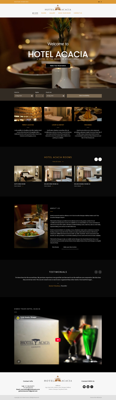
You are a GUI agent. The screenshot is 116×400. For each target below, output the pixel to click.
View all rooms (57, 161)
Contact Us (78, 13)
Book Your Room (64, 13)
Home (36, 13)
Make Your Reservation (58, 66)
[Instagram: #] (91, 386)
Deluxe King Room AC (51, 184)
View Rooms (55, 247)
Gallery (52, 13)
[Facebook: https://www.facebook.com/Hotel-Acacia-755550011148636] (84, 386)
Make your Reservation (70, 247)
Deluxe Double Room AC (82, 184)
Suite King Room (19, 184)
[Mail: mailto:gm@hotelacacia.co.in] (88, 386)
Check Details (17, 186)
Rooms (43, 13)
